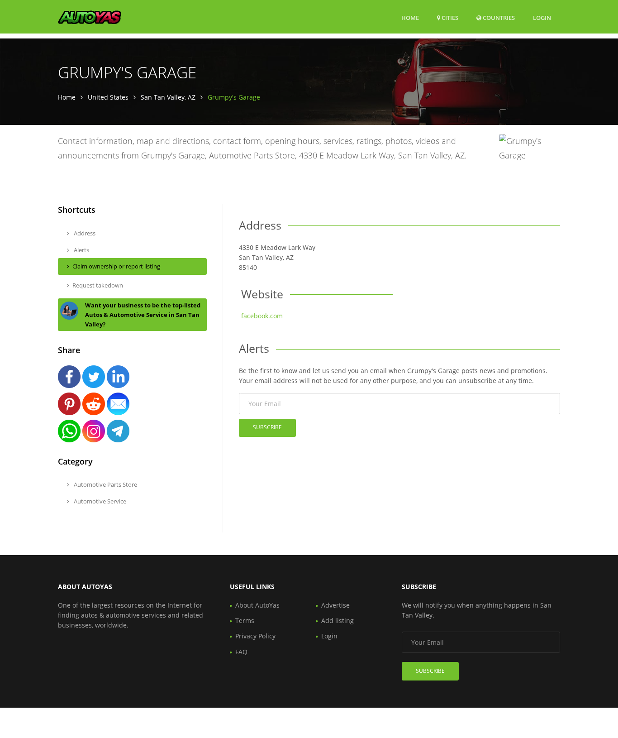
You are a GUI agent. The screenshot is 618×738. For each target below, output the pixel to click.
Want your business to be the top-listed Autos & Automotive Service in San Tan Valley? (142, 314)
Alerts (80, 250)
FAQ (241, 651)
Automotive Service (99, 501)
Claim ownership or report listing (116, 266)
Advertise (335, 605)
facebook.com (262, 315)
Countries (498, 17)
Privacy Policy (255, 636)
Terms (244, 620)
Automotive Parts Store (104, 484)
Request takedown (97, 285)
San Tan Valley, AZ (168, 97)
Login (542, 17)
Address (83, 233)
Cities (449, 18)
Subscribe (267, 427)
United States (108, 97)
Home (410, 18)
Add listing (337, 620)
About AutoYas (257, 605)
